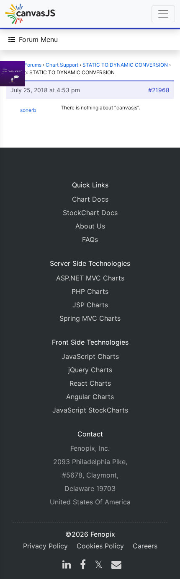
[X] (98, 565)
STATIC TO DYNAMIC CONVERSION (125, 65)
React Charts (90, 383)
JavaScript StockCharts (90, 410)
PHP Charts (90, 291)
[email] (114, 565)
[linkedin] (67, 565)
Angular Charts (90, 396)
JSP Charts (90, 305)
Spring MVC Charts (90, 318)
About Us (90, 226)
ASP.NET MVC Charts (90, 278)
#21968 (159, 89)
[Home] (30, 13)
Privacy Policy (45, 546)
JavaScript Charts (90, 356)
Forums (32, 65)
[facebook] (83, 565)
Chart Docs (90, 199)
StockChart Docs (90, 212)
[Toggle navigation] (163, 13)
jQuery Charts (90, 370)
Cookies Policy (100, 546)
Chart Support (62, 65)
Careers (145, 546)
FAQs (90, 239)
